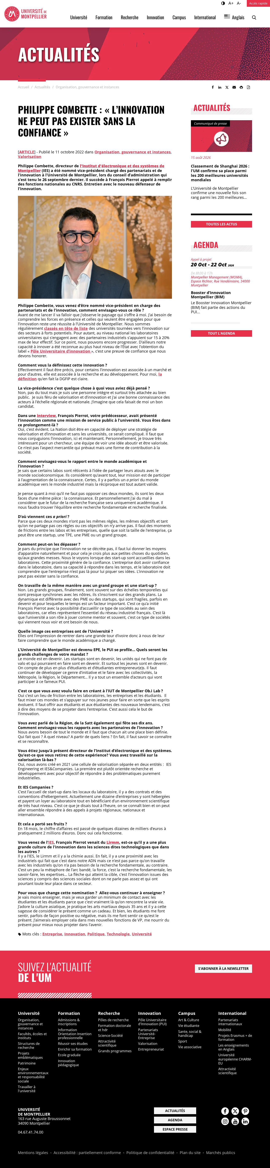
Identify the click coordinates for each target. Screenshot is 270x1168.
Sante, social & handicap (189, 1033)
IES (51, 842)
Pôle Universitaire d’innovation (61, 351)
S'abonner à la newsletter (223, 968)
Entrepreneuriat (151, 1049)
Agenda (175, 1120)
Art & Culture (188, 1020)
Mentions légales (33, 1152)
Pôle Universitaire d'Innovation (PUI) (152, 1022)
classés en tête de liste (66, 328)
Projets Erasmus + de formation (235, 1037)
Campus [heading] (186, 1013)
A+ (231, 3)
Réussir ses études (73, 1043)
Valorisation (29, 156)
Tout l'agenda (221, 333)
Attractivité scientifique (107, 1043)
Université (78, 17)
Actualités (175, 1110)
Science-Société (110, 1035)
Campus (179, 17)
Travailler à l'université (26, 1089)
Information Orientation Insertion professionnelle (75, 1034)
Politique (96, 933)
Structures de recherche (29, 1045)
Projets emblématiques (30, 1055)
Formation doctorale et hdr (114, 1027)
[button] (234, 87)
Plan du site (190, 1152)
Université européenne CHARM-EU (235, 1059)
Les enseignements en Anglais (233, 1047)
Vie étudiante (188, 1025)
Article (26, 151)
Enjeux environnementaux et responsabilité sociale (33, 1075)
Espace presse (175, 1129)
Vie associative (189, 1047)
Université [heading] (29, 1013)
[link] (212, 87)
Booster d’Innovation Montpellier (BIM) (211, 294)
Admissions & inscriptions (69, 1022)
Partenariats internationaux (230, 1022)
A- (239, 3)
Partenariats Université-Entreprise (148, 1034)
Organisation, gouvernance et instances (132, 151)
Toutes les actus (221, 224)
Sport (182, 1041)
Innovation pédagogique (68, 1063)
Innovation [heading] (149, 1013)
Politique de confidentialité (150, 1152)
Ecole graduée (69, 1055)
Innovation (155, 17)
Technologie (118, 933)
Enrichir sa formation (75, 1049)
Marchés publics (220, 1152)
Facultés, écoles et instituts (32, 1036)
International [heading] (232, 1013)
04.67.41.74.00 (30, 1132)
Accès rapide (258, 3)
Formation (104, 17)
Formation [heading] (69, 1013)
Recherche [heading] (109, 1013)
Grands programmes (115, 1051)
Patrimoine (27, 1063)
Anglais (238, 17)
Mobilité (224, 1030)
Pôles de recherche (113, 1020)
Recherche (129, 17)
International (205, 17)
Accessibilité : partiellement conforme (87, 1152)
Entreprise (52, 933)
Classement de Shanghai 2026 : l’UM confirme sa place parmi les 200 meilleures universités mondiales (220, 173)
